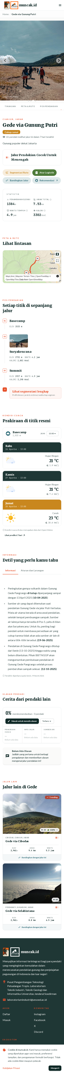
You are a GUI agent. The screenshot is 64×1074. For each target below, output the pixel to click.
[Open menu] (60, 5)
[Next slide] (58, 60)
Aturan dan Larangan (32, 570)
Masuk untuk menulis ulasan (24, 721)
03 (26, 272)
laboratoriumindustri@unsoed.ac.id (27, 999)
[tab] (28, 100)
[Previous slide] (5, 60)
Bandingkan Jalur (19, 180)
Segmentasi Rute (19, 172)
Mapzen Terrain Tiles (25, 276)
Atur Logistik (47, 172)
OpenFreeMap (42, 276)
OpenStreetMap (36, 279)
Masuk (7, 1019)
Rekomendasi (47, 180)
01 (38, 258)
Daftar (6, 1014)
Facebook (39, 1019)
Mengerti (55, 1068)
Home (6, 14)
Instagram (39, 1014)
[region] (32, 266)
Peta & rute (28, 106)
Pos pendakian (49, 106)
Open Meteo (47, 530)
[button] (51, 200)
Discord (38, 1031)
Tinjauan (10, 106)
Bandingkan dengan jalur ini (34, 857)
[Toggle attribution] (58, 276)
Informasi (10, 570)
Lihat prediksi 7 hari (13, 535)
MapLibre (10, 276)
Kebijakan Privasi (11, 1068)
